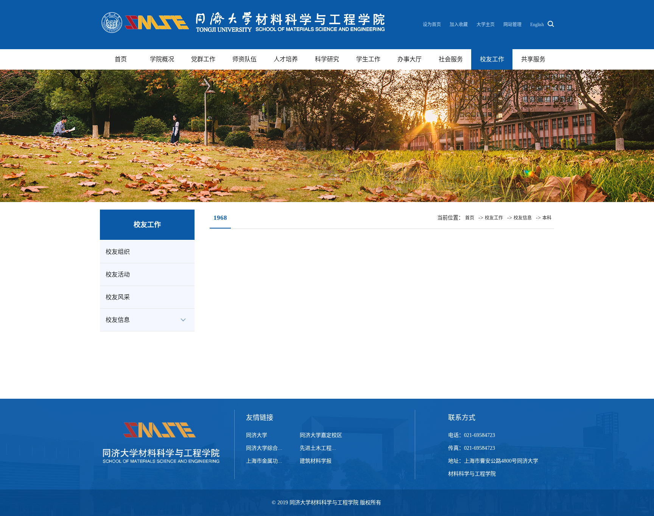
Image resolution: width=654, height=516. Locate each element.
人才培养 (286, 59)
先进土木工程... (318, 448)
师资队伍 (244, 59)
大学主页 (485, 24)
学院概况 (162, 59)
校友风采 (118, 297)
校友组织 (118, 252)
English (537, 24)
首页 (121, 59)
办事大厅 (409, 59)
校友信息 (118, 320)
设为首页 (432, 24)
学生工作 (368, 59)
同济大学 (256, 435)
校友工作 (492, 59)
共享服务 (533, 59)
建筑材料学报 (316, 461)
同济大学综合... (264, 448)
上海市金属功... (264, 461)
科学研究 (327, 59)
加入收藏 (459, 24)
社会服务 (451, 59)
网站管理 (512, 24)
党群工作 (203, 59)
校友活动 (118, 274)
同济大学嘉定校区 (321, 435)
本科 (546, 218)
